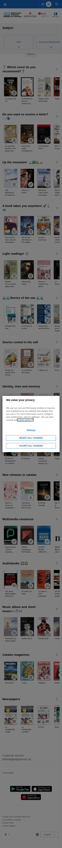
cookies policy (24, 420)
